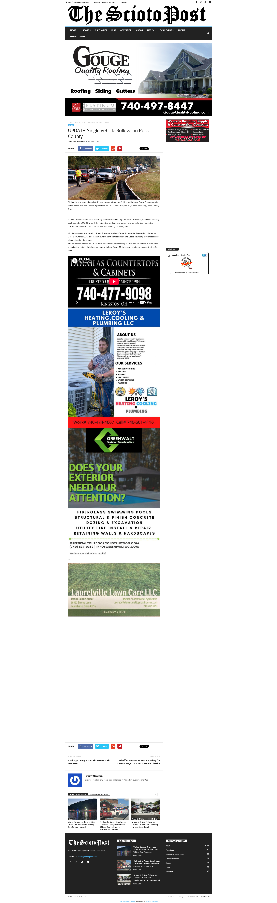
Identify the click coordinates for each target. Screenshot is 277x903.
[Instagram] (201, 2)
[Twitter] (205, 2)
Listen (150, 30)
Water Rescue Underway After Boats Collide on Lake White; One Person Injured (82, 824)
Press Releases (172, 859)
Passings (170, 850)
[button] (208, 33)
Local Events (166, 30)
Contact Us (205, 897)
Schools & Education (175, 854)
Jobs (113, 30)
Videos (139, 30)
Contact (124, 2)
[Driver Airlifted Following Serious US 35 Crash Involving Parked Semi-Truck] (145, 809)
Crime (168, 863)
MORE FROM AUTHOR (99, 794)
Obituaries (101, 30)
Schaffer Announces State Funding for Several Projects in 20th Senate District (138, 762)
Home (70, 122)
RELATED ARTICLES (78, 794)
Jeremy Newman (77, 141)
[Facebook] (196, 2)
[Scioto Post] (138, 15)
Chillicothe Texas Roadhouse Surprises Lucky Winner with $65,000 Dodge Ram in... (146, 863)
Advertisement (192, 897)
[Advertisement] (114, 636)
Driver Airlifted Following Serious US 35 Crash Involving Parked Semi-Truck (144, 824)
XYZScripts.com (152, 901)
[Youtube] (210, 2)
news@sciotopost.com (87, 857)
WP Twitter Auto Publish (127, 901)
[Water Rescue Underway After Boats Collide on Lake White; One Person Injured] (82, 809)
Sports (87, 30)
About (181, 30)
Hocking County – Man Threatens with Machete (89, 762)
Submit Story (77, 36)
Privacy (180, 897)
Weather (169, 872)
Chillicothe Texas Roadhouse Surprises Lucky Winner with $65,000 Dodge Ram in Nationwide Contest (113, 826)
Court (168, 867)
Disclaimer (170, 897)
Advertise (125, 30)
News (73, 30)
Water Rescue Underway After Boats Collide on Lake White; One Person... (145, 849)
